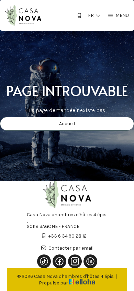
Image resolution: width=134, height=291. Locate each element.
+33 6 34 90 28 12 (67, 236)
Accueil (67, 124)
